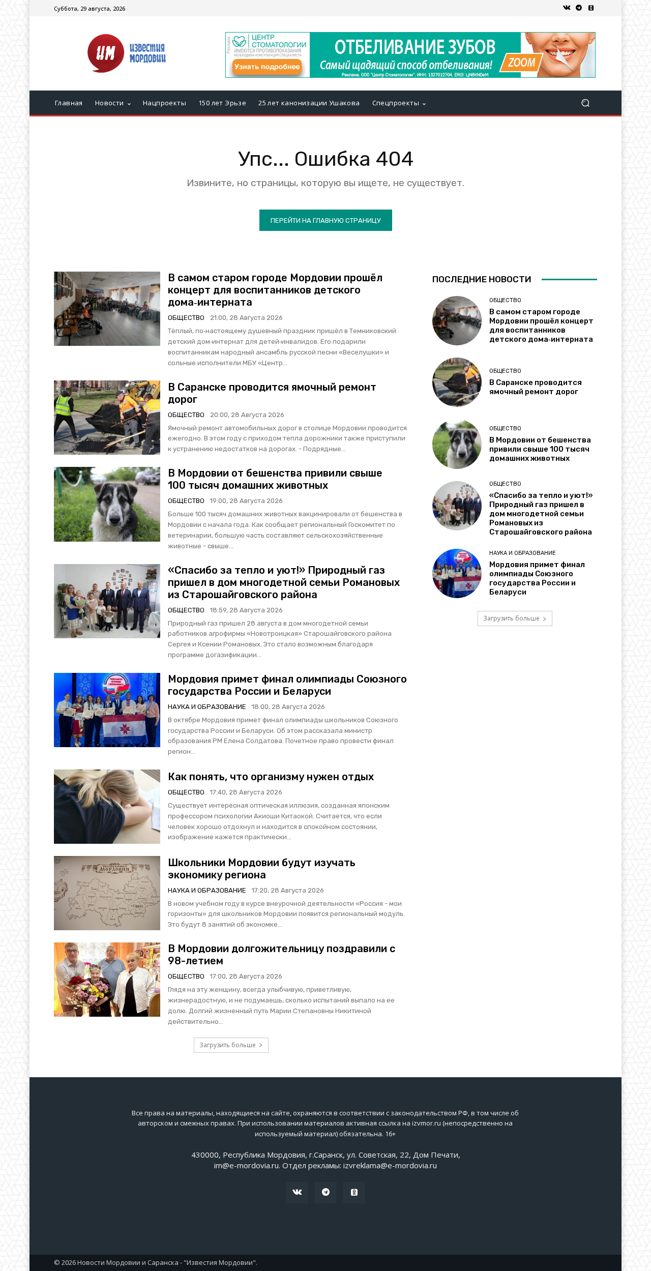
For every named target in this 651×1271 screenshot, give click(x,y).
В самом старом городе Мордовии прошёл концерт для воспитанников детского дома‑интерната (275, 290)
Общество (186, 317)
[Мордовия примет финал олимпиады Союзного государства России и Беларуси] (107, 710)
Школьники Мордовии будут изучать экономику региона (262, 868)
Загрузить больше (227, 1045)
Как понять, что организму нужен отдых (271, 777)
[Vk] (566, 8)
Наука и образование (207, 706)
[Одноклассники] (591, 8)
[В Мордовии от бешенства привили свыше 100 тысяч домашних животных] (107, 504)
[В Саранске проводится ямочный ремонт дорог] (107, 417)
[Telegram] (579, 8)
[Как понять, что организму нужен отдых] (107, 807)
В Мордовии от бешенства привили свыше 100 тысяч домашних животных (275, 479)
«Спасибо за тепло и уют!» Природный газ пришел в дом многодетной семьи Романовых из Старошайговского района (284, 582)
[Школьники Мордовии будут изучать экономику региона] (107, 893)
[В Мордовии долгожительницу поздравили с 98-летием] (107, 979)
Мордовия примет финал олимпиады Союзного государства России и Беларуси (287, 685)
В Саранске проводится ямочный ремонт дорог (535, 387)
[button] (585, 103)
